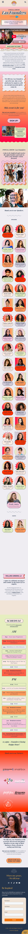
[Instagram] (8, 883)
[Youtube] (19, 883)
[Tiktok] (14, 883)
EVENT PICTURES (14, 861)
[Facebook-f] (11, 883)
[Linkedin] (16, 883)
